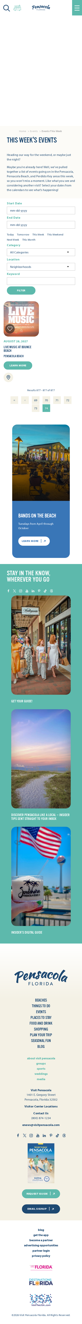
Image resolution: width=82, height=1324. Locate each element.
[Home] (41, 7)
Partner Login (41, 1250)
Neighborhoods (20, 267)
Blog (40, 1046)
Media (41, 1079)
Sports (41, 1068)
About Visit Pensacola (41, 1058)
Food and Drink (41, 1023)
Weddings (41, 1074)
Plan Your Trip (41, 1035)
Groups (41, 1063)
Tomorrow (23, 234)
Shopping (41, 1029)
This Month (29, 239)
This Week (38, 234)
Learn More (18, 365)
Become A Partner (41, 1240)
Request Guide (37, 1193)
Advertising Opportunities (41, 1245)
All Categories (19, 252)
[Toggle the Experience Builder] (17, 7)
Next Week (13, 239)
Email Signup (37, 1208)
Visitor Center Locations (41, 1106)
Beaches (41, 1000)
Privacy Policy (41, 1256)
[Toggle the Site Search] (6, 8)
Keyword (13, 274)
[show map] (8, 377)
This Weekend (55, 234)
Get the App (41, 1235)
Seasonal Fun (41, 1041)
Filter (21, 290)
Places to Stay (41, 1017)
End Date (13, 217)
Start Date (14, 203)
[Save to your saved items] (9, 328)
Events (41, 1012)
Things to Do (41, 1006)
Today (10, 234)
